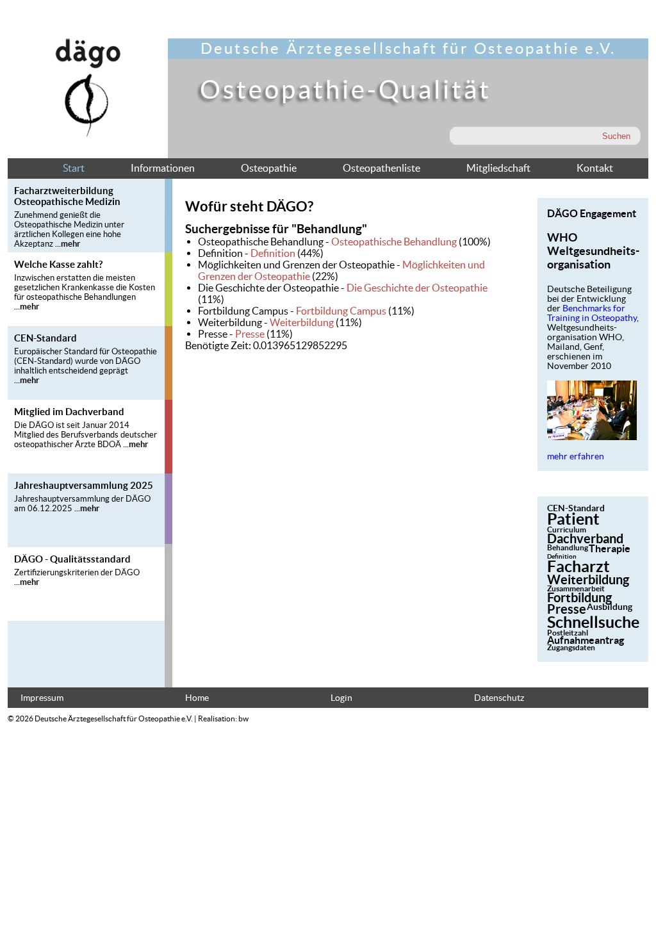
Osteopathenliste (381, 168)
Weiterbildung (302, 322)
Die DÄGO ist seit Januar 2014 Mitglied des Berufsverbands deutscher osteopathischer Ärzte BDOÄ (85, 434)
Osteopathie (269, 168)
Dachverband (585, 538)
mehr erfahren (575, 456)
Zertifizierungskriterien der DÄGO (77, 572)
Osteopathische (394, 241)
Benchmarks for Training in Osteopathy (592, 313)
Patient (573, 519)
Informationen (163, 168)
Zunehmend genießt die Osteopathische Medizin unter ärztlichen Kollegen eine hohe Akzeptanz (69, 229)
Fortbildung (579, 597)
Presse (250, 334)
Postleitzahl (567, 632)
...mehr (67, 244)
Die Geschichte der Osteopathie (417, 287)
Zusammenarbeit (576, 588)
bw (243, 718)
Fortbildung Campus (341, 310)
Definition (272, 253)
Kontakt (595, 168)
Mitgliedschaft (498, 168)
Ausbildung (609, 607)
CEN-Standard (576, 508)
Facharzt (578, 566)
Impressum (41, 698)
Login (341, 698)
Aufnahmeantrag (585, 640)
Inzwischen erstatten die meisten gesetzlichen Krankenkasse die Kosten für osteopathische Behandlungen (84, 287)
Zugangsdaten (571, 647)
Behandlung (567, 547)
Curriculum (566, 529)
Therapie (609, 548)
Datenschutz (499, 698)
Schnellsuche (593, 622)
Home (197, 698)
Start (74, 168)
